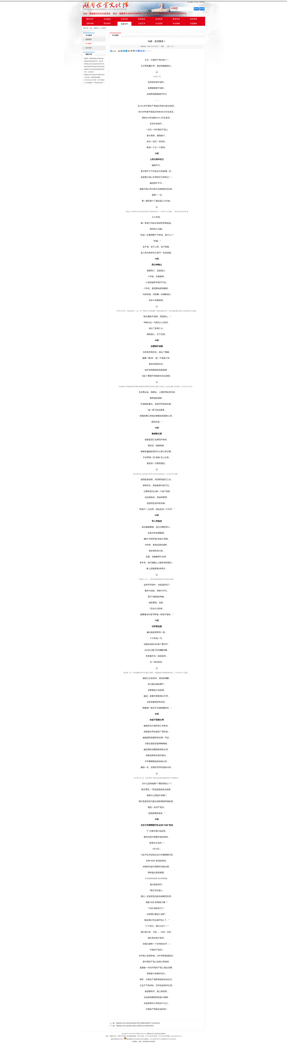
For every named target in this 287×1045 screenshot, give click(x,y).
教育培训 (176, 19)
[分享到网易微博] (128, 50)
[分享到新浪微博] (119, 50)
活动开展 (88, 48)
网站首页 (89, 19)
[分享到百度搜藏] (138, 50)
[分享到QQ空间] (121, 50)
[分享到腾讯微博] (124, 50)
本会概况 (107, 19)
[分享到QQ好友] (133, 50)
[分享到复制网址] (146, 50)
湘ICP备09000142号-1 (117, 1039)
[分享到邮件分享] (141, 50)
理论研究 (107, 23)
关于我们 (196, 2)
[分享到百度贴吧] (136, 50)
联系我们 (202, 2)
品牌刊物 (89, 23)
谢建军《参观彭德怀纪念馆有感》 (94, 58)
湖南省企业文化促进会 (153, 1033)
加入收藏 (190, 2)
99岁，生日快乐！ (89, 72)
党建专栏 (124, 24)
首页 (91, 28)
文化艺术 (141, 23)
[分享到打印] (143, 50)
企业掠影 (159, 23)
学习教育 (103, 28)
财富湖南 (193, 19)
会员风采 (159, 19)
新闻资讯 (141, 19)
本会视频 (176, 23)
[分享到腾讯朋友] (131, 50)
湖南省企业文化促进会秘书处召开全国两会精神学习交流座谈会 (138, 1023)
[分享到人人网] (126, 50)
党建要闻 (88, 39)
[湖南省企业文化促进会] (110, 8)
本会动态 (124, 19)
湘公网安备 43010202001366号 (135, 1039)
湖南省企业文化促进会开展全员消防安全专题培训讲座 (135, 1026)
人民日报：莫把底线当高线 (92, 77)
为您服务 (193, 23)
